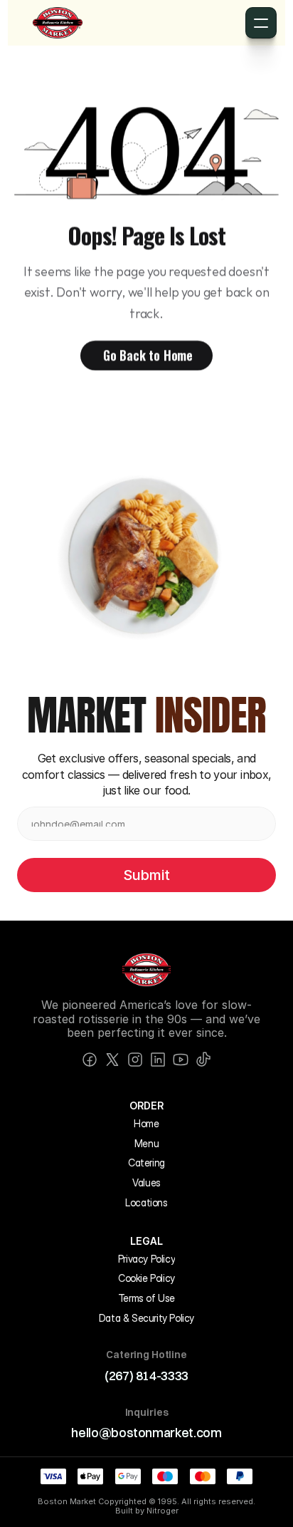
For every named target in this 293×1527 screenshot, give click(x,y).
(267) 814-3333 (146, 1375)
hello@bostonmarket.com (146, 1432)
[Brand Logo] (57, 22)
